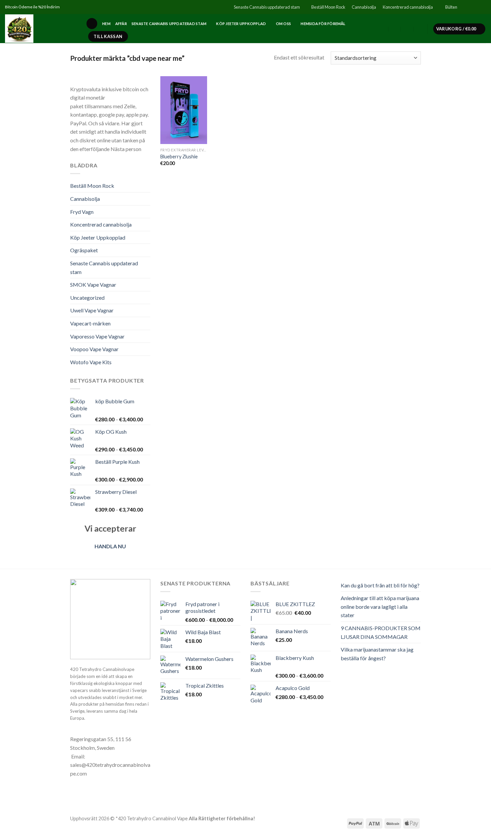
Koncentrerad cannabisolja (408, 7)
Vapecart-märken (90, 323)
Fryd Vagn (82, 211)
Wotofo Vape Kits (91, 362)
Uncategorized (87, 297)
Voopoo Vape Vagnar (94, 349)
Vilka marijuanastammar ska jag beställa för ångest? (377, 653)
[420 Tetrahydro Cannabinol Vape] (40, 28)
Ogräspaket (84, 250)
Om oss (283, 23)
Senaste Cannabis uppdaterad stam (267, 7)
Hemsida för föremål (323, 23)
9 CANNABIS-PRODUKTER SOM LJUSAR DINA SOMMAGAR (381, 632)
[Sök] (92, 23)
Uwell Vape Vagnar (92, 310)
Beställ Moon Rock (328, 7)
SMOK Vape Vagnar (93, 284)
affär (121, 23)
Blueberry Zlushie (179, 156)
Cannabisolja (364, 7)
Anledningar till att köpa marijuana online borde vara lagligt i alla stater (380, 606)
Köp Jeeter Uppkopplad (241, 23)
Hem (106, 23)
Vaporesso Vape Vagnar (97, 336)
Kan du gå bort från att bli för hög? (380, 585)
